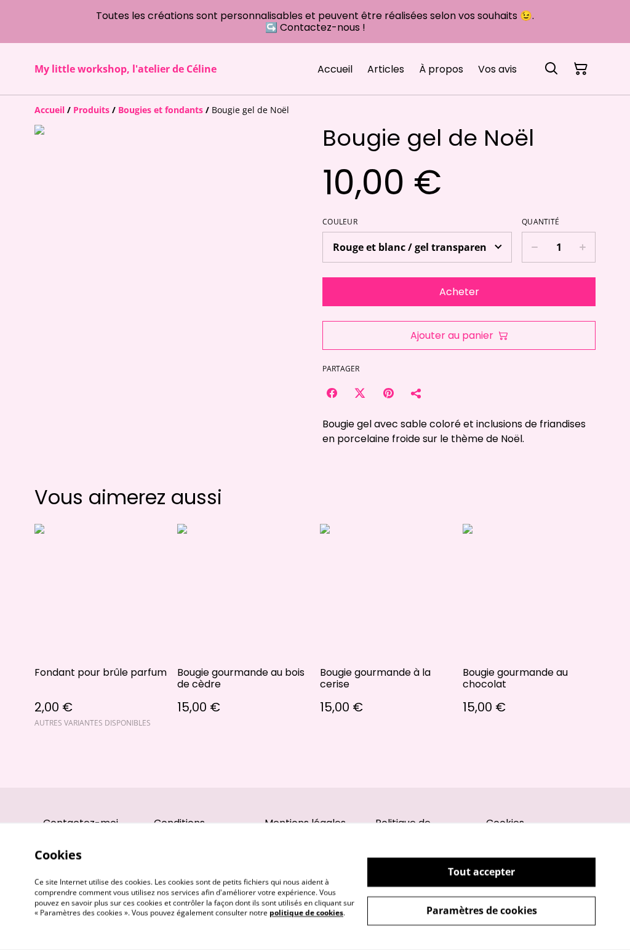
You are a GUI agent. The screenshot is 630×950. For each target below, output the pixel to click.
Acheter (459, 292)
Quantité (540, 222)
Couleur (339, 222)
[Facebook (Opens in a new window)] (331, 393)
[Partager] (416, 393)
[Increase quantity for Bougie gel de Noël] (583, 247)
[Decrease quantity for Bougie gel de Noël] (534, 247)
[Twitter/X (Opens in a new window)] (360, 393)
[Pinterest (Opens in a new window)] (388, 393)
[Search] (551, 68)
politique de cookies (306, 913)
